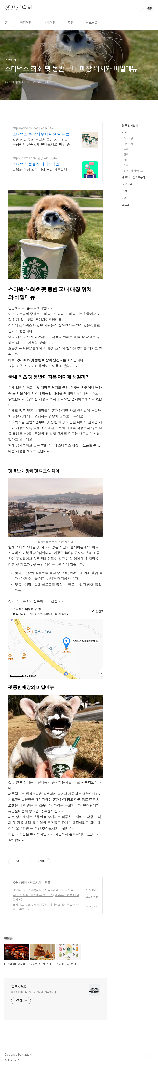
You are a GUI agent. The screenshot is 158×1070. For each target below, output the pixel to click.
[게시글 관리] (27, 861)
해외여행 (26, 23)
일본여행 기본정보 (133, 170)
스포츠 (125, 204)
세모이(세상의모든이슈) (135, 177)
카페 (24, 882)
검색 (140, 8)
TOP (149, 1056)
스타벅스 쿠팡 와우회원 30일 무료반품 (43, 134)
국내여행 (50, 23)
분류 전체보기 (130, 125)
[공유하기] (22, 861)
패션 (126, 165)
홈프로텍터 (19, 8)
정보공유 (92, 23)
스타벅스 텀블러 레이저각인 (36, 164)
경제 (124, 197)
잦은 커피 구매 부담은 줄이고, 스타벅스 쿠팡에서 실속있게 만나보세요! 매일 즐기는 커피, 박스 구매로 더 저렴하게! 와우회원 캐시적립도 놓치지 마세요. (43, 142)
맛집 (126, 154)
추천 (71, 23)
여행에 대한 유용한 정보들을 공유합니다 (33, 992)
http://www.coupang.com (30, 128)
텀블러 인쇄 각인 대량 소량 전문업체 (40, 169)
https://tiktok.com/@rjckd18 (31, 158)
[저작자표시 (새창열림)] (52, 861)
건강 (124, 191)
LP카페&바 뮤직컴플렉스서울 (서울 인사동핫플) (43, 890)
